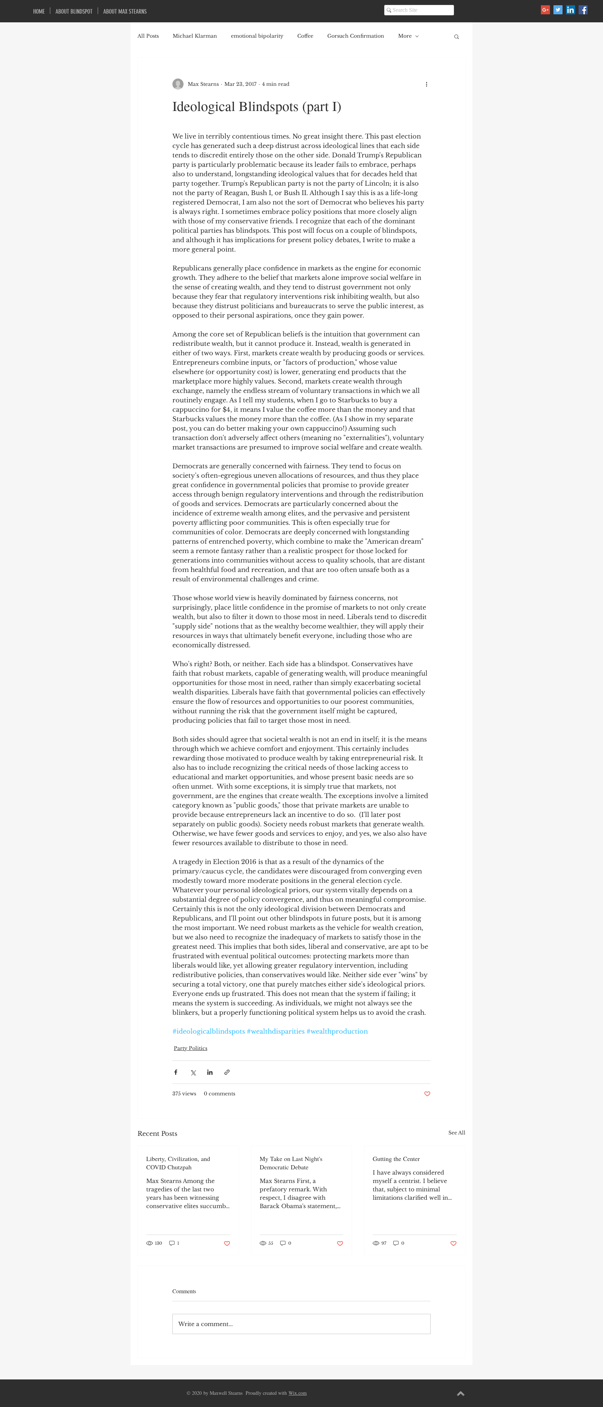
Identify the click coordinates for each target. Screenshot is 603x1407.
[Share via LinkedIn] (210, 1072)
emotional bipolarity (257, 36)
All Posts (148, 36)
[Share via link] (227, 1072)
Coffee (305, 36)
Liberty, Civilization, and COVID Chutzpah (178, 1162)
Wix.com (298, 1393)
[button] (456, 36)
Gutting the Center (396, 1158)
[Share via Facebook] (175, 1072)
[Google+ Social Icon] (545, 9)
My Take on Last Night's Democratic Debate (291, 1162)
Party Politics (190, 1048)
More (405, 36)
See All (457, 1133)
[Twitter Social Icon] (558, 9)
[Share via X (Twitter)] (192, 1072)
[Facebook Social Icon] (583, 9)
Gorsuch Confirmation (355, 36)
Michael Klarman (195, 36)
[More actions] (426, 84)
